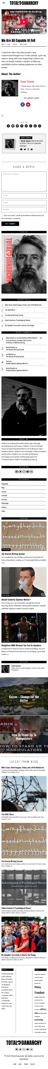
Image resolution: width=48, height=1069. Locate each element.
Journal (3, 491)
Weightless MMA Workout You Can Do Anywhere (21, 645)
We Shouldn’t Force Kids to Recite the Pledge (19, 325)
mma (36, 1012)
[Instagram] (28, 149)
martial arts (37, 1006)
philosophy (40, 1013)
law (42, 1000)
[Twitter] (17, 125)
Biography (4, 483)
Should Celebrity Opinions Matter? (17, 363)
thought (44, 1029)
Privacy (26, 1064)
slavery (39, 1026)
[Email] (39, 125)
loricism (36, 1003)
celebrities (43, 974)
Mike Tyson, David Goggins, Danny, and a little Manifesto (23, 305)
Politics (3, 507)
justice (36, 1000)
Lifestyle (4, 495)
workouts (44, 1032)
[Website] (31, 149)
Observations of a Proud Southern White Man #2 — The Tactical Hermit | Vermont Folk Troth (24, 339)
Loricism (4, 499)
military (43, 1009)
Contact (32, 1064)
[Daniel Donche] (5, 669)
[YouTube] (21, 149)
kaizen (39, 1000)
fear (40, 983)
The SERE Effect (10, 310)
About (20, 1064)
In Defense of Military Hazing (15, 343)
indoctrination (42, 997)
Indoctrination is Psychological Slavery (17, 320)
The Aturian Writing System (14, 315)
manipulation (42, 1003)
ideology (36, 997)
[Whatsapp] (30, 125)
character (36, 980)
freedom (39, 992)
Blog (2, 487)
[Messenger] (12, 125)
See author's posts (31, 98)
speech (40, 1029)
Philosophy (4, 503)
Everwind (36, 983)
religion (36, 1023)
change (41, 977)
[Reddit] (35, 125)
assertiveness (37, 974)
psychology (38, 1019)
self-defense (41, 1023)
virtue (35, 1032)
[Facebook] (8, 125)
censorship (36, 977)
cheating (41, 980)
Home (14, 1064)
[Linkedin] (26, 125)
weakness (39, 1032)
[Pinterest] (21, 125)
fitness (37, 987)
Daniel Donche (27, 81)
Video (15, 44)
